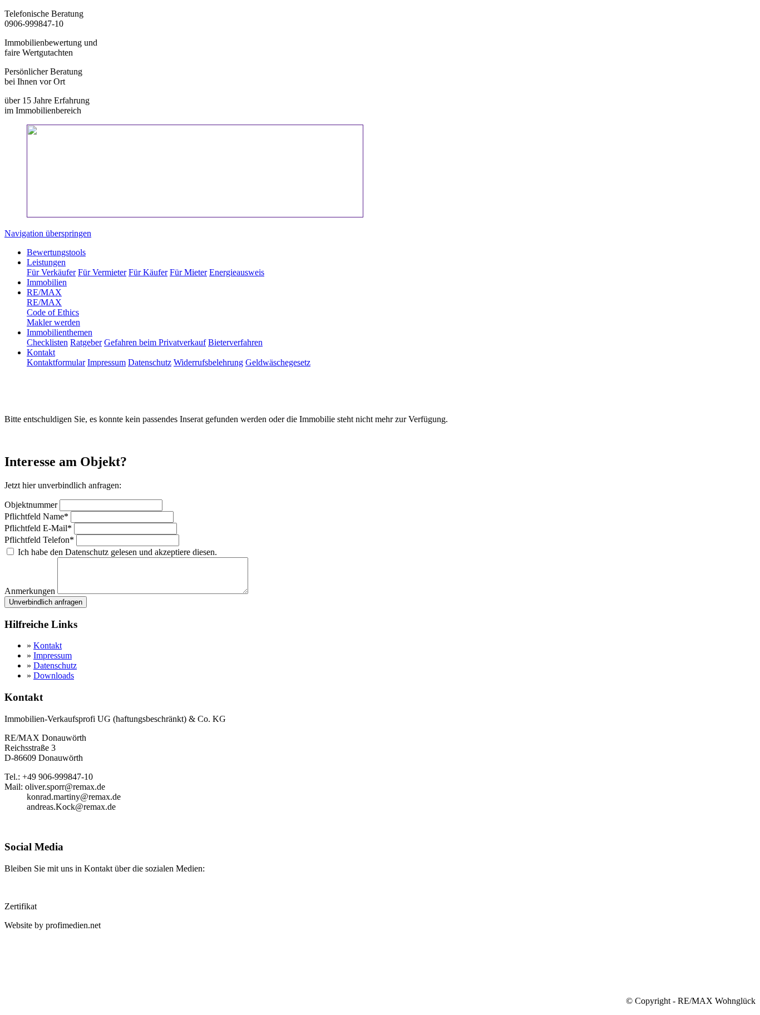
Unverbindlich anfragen (45, 602)
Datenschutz (55, 665)
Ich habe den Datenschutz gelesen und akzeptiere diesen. (117, 552)
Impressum (52, 655)
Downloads (53, 675)
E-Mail (38, 528)
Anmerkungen (30, 591)
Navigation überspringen (47, 233)
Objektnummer (32, 504)
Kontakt (47, 645)
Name (36, 516)
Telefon (39, 539)
